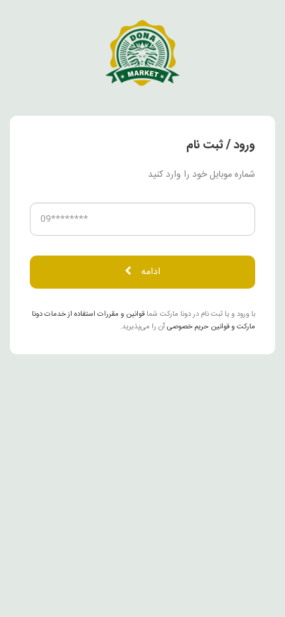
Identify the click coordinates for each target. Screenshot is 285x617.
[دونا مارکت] (142, 54)
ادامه (150, 272)
